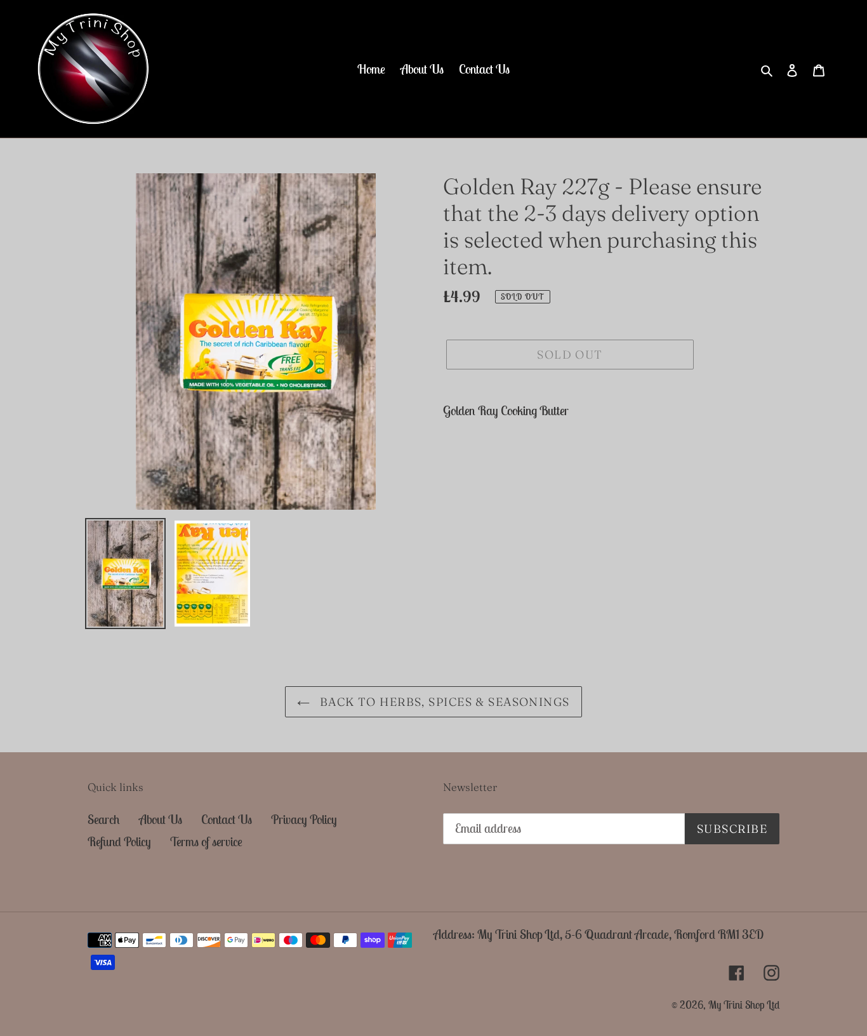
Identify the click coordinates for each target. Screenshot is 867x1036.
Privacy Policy (304, 819)
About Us (160, 819)
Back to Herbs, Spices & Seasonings (442, 701)
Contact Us (226, 819)
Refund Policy (119, 841)
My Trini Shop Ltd (743, 1005)
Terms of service (206, 841)
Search (104, 819)
